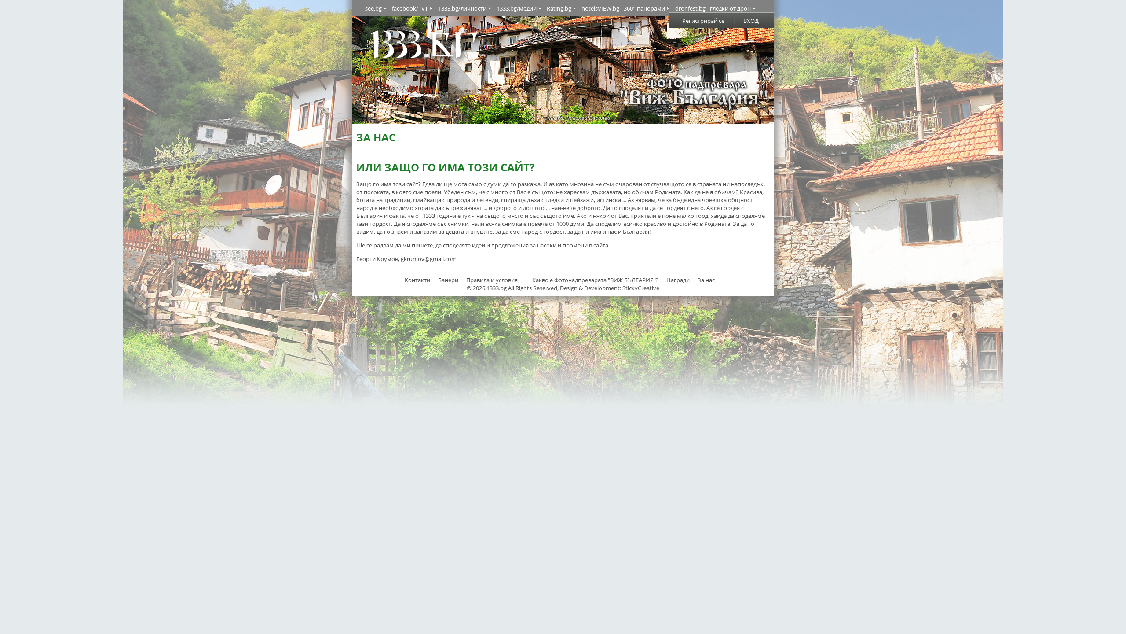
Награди (678, 280)
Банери (449, 280)
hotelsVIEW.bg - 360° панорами (623, 8)
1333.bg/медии (517, 8)
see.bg (373, 8)
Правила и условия (492, 280)
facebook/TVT (410, 8)
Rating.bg (559, 8)
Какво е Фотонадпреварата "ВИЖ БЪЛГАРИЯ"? (595, 280)
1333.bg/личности (462, 8)
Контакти (417, 280)
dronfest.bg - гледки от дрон (713, 8)
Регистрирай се (703, 21)
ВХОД (751, 21)
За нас (706, 280)
